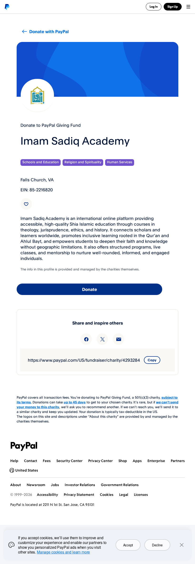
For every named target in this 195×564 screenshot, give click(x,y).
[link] (26, 204)
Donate (89, 289)
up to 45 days (75, 402)
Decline (157, 545)
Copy (152, 360)
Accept (128, 545)
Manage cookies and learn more (63, 552)
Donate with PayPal (49, 31)
